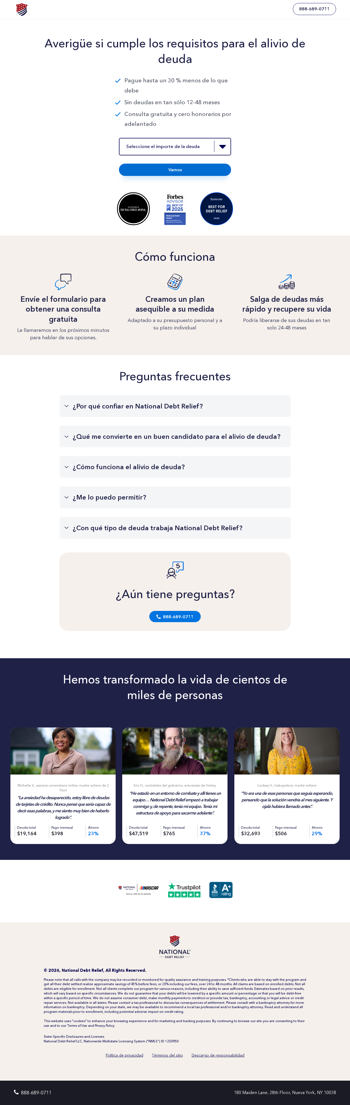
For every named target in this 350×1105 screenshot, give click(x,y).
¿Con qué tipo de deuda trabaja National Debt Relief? (158, 528)
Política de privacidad (124, 1055)
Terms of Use (77, 1026)
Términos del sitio (167, 1055)
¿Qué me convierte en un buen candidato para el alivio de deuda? (177, 436)
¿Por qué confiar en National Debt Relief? (138, 406)
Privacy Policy (104, 1026)
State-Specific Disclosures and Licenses (74, 1037)
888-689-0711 (178, 616)
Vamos (175, 169)
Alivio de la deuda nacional (22, 9)
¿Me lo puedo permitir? (109, 497)
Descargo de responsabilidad (218, 1055)
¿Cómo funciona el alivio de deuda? (129, 467)
